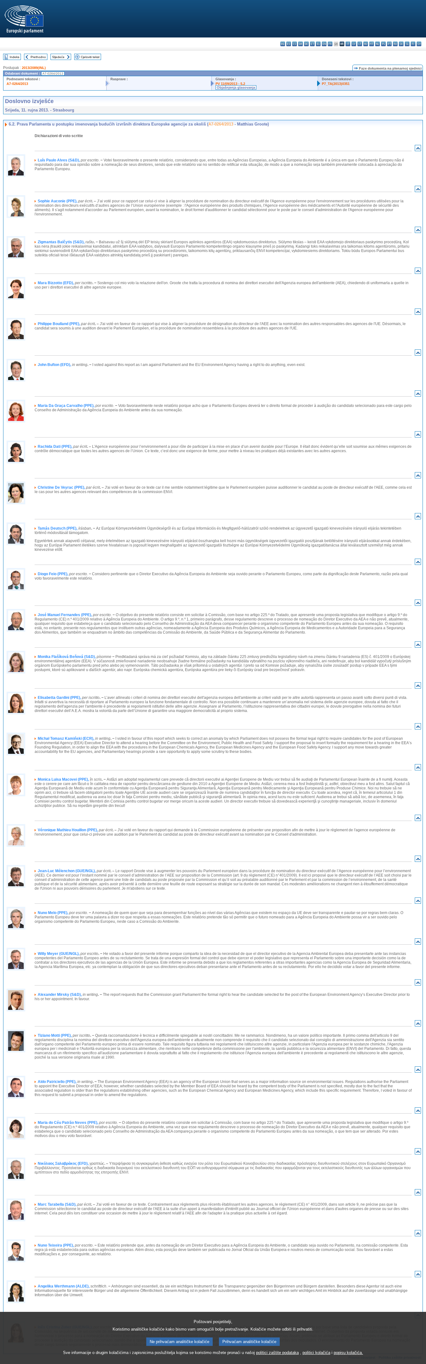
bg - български (282, 44)
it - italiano (348, 44)
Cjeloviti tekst (90, 57)
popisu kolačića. (348, 1352)
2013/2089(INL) (34, 68)
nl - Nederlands (377, 44)
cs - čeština (294, 44)
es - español (288, 44)
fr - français (330, 44)
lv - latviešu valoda (353, 44)
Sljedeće (58, 57)
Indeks (14, 57)
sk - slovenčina (401, 44)
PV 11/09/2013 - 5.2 (230, 84)
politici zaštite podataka (277, 1352)
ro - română (395, 44)
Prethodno (38, 57)
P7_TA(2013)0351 (336, 84)
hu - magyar (365, 44)
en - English (324, 44)
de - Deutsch (306, 44)
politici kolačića (316, 1352)
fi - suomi (413, 44)
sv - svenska (419, 44)
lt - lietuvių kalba (359, 44)
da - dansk (300, 44)
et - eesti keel (312, 44)
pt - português (389, 44)
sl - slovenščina (407, 44)
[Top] (417, 149)
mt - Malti (371, 44)
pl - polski (383, 44)
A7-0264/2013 (17, 84)
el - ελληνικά (318, 44)
